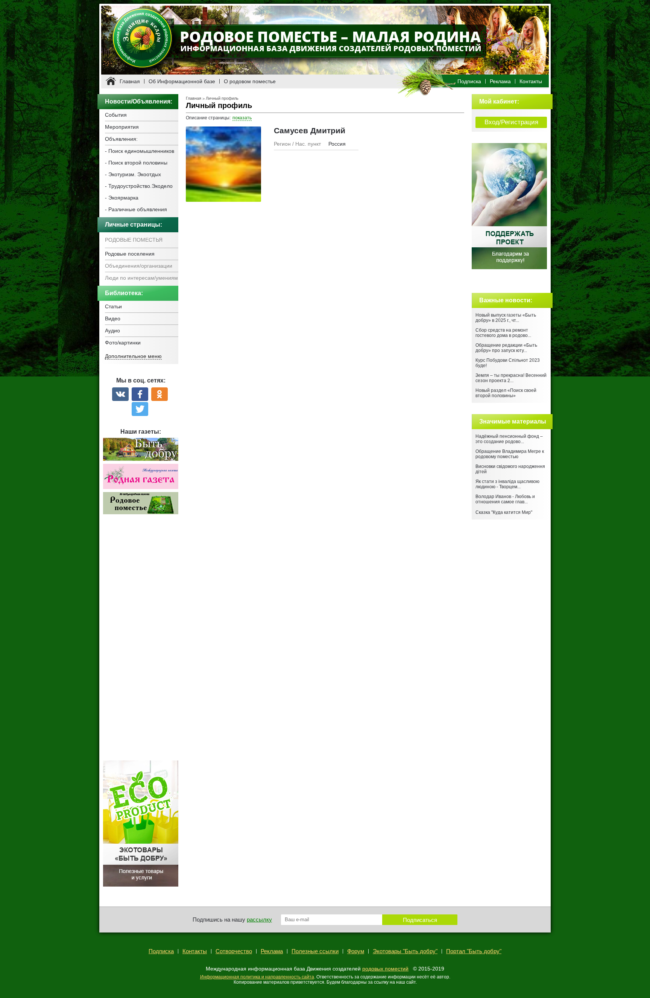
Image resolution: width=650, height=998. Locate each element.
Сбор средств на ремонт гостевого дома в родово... (503, 333)
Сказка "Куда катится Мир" (503, 512)
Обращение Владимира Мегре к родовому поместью (509, 454)
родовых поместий (385, 969)
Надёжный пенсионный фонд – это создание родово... (509, 439)
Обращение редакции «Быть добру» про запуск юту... (506, 348)
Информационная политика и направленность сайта (257, 977)
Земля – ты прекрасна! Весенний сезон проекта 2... (511, 378)
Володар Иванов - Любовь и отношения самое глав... (505, 499)
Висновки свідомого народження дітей (510, 469)
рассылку (259, 919)
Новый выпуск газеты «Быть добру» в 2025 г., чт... (505, 317)
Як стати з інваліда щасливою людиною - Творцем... (507, 484)
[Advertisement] (140, 641)
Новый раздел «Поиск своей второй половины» (505, 393)
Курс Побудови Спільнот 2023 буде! (507, 363)
